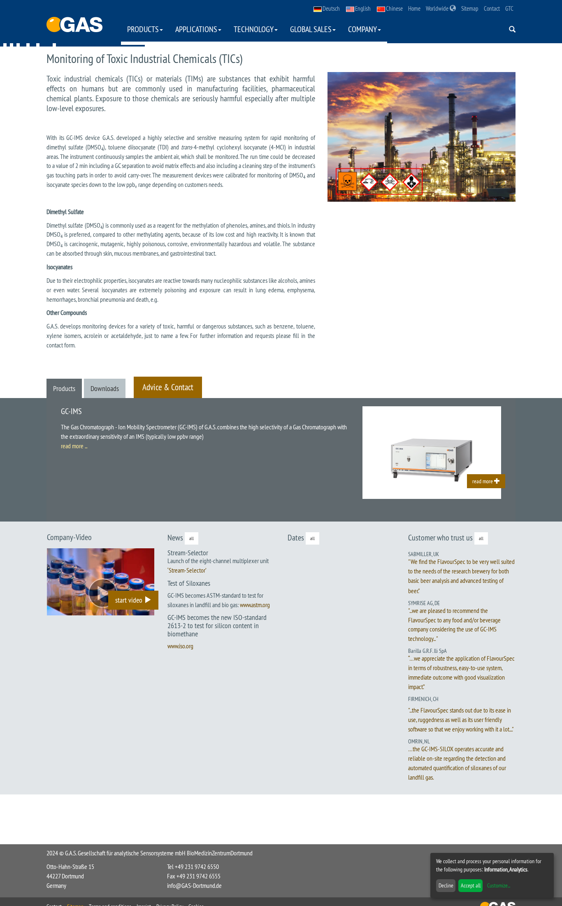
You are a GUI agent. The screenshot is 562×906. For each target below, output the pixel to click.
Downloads (105, 388)
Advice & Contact (167, 387)
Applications (196, 29)
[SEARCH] (512, 30)
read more (483, 481)
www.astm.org (255, 605)
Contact (492, 8)
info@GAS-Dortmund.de (194, 885)
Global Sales (311, 29)
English (363, 8)
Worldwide (438, 8)
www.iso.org (180, 646)
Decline (446, 885)
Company (362, 29)
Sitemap (469, 8)
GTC (509, 8)
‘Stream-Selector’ (187, 570)
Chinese (394, 8)
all (191, 538)
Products (143, 29)
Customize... (498, 885)
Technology (254, 29)
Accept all (471, 885)
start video (129, 600)
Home (414, 8)
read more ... (74, 446)
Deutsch (331, 8)
